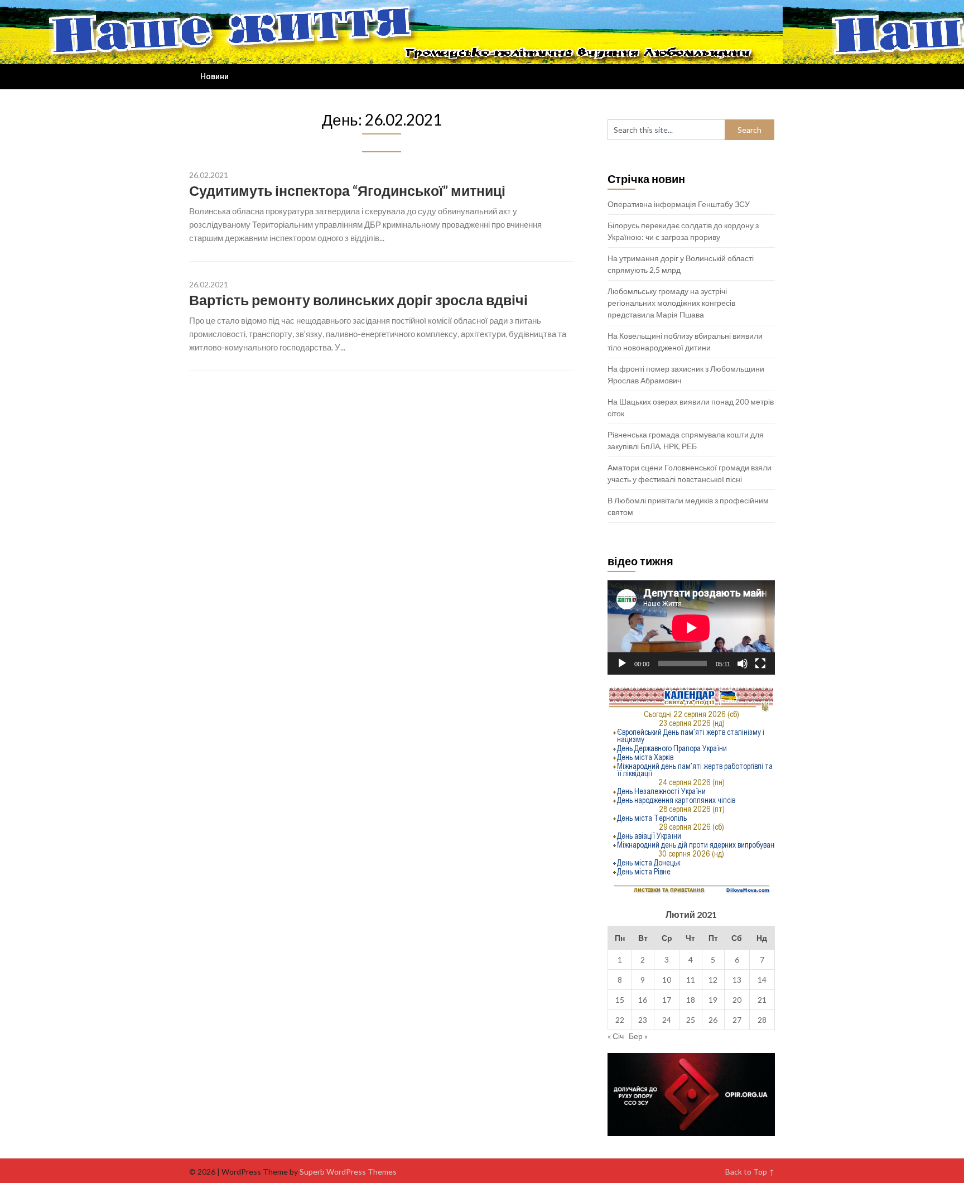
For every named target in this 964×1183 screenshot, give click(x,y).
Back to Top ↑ (750, 1171)
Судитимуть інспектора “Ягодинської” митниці (347, 190)
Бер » (638, 1036)
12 (712, 979)
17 (666, 999)
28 (762, 1020)
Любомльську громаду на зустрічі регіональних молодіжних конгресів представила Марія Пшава (671, 302)
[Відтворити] (622, 663)
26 (712, 1020)
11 (690, 979)
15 (619, 999)
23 (642, 1020)
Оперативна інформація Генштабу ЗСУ (679, 204)
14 (762, 979)
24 (666, 1020)
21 (762, 999)
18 (690, 999)
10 (666, 979)
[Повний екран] (760, 663)
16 (642, 999)
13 (736, 979)
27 (736, 1020)
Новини (214, 76)
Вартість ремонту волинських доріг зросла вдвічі (358, 299)
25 (690, 1020)
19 (712, 999)
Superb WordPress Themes (348, 1171)
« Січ (616, 1036)
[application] (691, 627)
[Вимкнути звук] (742, 663)
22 (619, 1020)
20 (736, 999)
